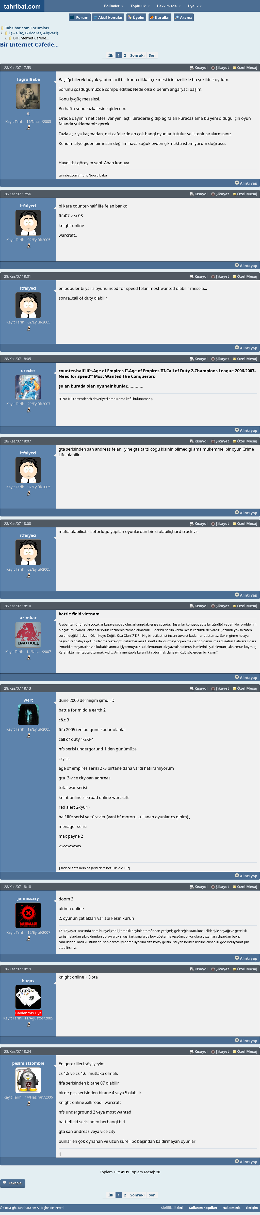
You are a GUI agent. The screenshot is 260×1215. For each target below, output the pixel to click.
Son (152, 55)
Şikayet (222, 67)
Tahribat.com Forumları (27, 27)
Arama (186, 17)
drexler (28, 370)
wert (28, 700)
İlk (110, 55)
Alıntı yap (248, 183)
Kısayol (200, 67)
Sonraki (137, 55)
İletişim (252, 1208)
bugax (28, 981)
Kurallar (162, 17)
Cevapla (15, 1183)
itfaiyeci (28, 206)
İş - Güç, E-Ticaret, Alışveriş (33, 32)
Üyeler (139, 17)
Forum (82, 17)
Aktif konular (110, 17)
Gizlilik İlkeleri (172, 1208)
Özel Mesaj (247, 67)
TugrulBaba (28, 79)
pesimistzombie (28, 1063)
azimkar (28, 617)
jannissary (28, 898)
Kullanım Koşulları (203, 1208)
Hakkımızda (231, 1208)
